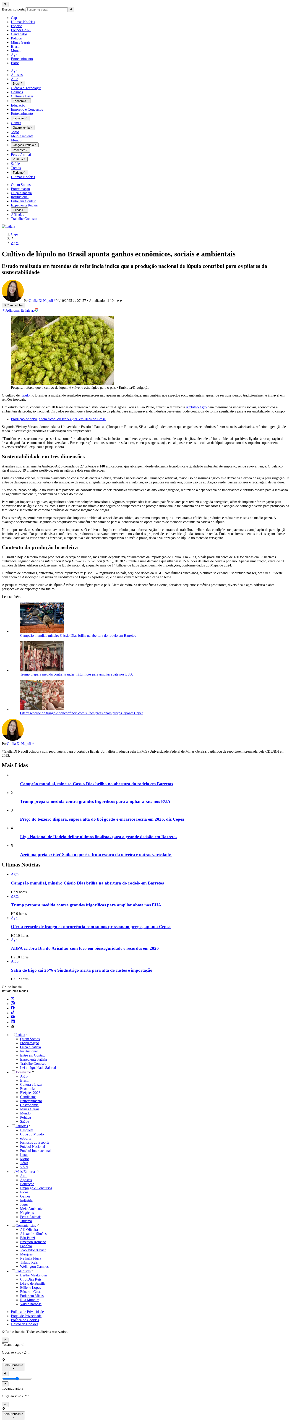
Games (25, 1196)
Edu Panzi (27, 1238)
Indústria (26, 1200)
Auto (23, 1176)
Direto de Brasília (32, 1283)
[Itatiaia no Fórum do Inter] (13, 1026)
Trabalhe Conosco (33, 1063)
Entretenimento (31, 1101)
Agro (24, 1076)
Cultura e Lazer (31, 1084)
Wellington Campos (34, 1266)
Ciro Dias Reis (30, 1279)
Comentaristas (26, 1225)
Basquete (26, 1130)
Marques (26, 1254)
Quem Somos (30, 1039)
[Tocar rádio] (5, 1340)
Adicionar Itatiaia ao (20, 310)
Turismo (26, 1221)
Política (25, 1117)
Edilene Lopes (30, 1287)
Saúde (24, 1121)
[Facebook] (13, 1008)
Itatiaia (20, 1035)
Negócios (27, 1213)
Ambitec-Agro (196, 407)
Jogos (24, 1204)
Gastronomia (29, 1105)
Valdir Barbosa (31, 1304)
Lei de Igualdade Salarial (38, 1068)
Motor (24, 1159)
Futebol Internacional (35, 1151)
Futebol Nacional (32, 1146)
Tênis (24, 1163)
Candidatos (28, 1097)
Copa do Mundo (32, 1134)
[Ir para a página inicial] (8, 226)
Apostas (26, 1180)
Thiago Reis (29, 1262)
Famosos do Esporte (34, 1142)
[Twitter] (13, 999)
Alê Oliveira (29, 1230)
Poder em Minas (32, 1296)
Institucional (29, 1051)
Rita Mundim (29, 1300)
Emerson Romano (33, 1242)
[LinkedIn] (13, 1022)
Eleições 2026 (30, 1093)
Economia (27, 1089)
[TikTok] (13, 1013)
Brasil (24, 1080)
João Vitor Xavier (33, 1250)
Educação (27, 1184)
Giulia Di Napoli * (20, 744)
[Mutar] (5, 1373)
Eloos (24, 1192)
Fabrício (26, 1246)
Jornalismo (23, 1072)
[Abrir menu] (5, 4)
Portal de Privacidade (26, 1316)
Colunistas (23, 1271)
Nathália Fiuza (30, 1258)
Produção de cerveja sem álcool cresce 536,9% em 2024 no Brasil (58, 419)
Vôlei (24, 1167)
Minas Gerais (29, 1109)
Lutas (24, 1155)
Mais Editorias (26, 1172)
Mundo (25, 1113)
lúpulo (25, 395)
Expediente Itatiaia (33, 1059)
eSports (25, 1138)
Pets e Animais (30, 1217)
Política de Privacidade (27, 1312)
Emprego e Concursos (36, 1188)
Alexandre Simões (33, 1234)
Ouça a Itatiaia (30, 1047)
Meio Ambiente (31, 1209)
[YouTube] (13, 1017)
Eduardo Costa (31, 1292)
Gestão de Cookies (24, 1324)
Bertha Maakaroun (33, 1275)
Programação (29, 1043)
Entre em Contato (32, 1055)
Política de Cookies (25, 1320)
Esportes (22, 1126)
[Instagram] (13, 1004)
